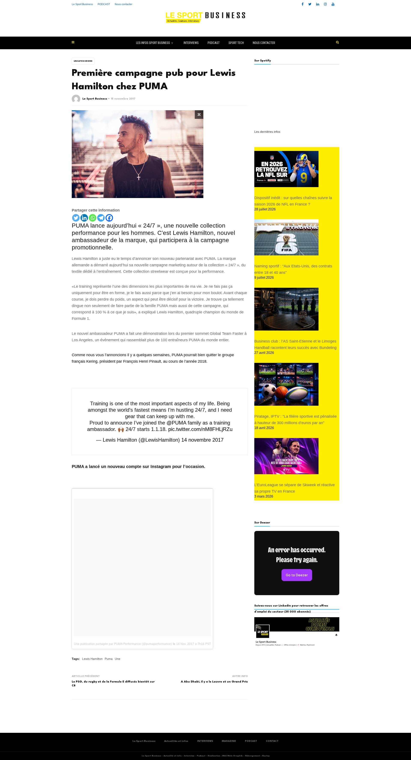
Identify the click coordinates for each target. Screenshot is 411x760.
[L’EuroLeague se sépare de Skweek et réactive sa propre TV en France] (286, 456)
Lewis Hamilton (92, 658)
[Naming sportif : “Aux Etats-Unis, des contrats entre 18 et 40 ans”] (286, 237)
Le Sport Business (82, 4)
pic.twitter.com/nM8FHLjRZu (200, 429)
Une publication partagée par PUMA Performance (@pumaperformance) (123, 643)
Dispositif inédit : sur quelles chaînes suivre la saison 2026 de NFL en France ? (293, 201)
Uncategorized (83, 61)
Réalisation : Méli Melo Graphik (225, 756)
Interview (189, 756)
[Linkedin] (84, 218)
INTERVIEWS (191, 43)
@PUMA (176, 423)
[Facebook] (109, 218)
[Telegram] (101, 218)
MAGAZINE (229, 741)
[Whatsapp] (92, 218)
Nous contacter (123, 4)
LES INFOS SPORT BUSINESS (153, 43)
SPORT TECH (236, 43)
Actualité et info (173, 756)
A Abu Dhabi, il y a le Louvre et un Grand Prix (214, 681)
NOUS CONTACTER (264, 43)
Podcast (201, 756)
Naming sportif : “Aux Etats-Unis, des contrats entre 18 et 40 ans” (293, 269)
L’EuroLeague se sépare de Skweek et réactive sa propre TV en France (294, 488)
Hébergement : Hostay (257, 756)
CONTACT (272, 741)
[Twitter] (76, 218)
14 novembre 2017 (202, 440)
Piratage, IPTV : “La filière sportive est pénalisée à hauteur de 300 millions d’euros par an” (295, 419)
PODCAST (214, 43)
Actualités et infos (176, 741)
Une (117, 658)
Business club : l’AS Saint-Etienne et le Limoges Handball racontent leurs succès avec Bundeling (295, 344)
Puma (109, 658)
